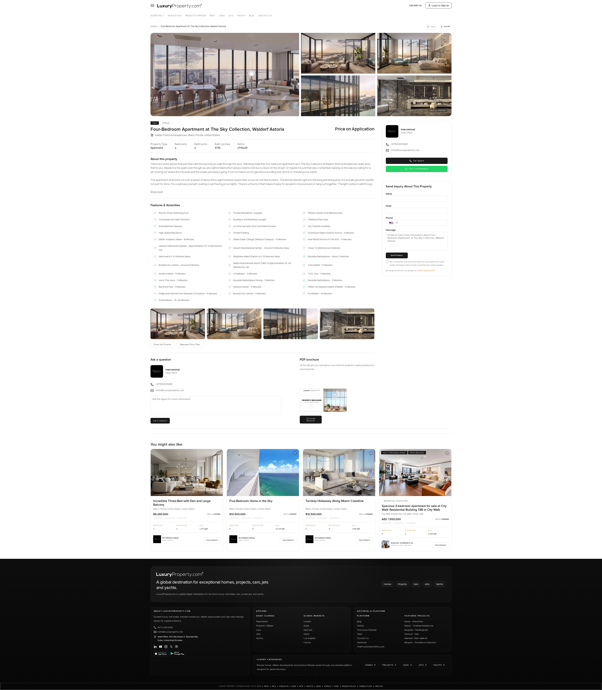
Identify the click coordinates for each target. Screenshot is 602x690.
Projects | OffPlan (195, 15)
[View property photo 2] (338, 53)
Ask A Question (160, 421)
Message (391, 229)
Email (388, 205)
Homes (387, 584)
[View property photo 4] (338, 95)
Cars (221, 15)
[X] (171, 646)
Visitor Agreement (426, 270)
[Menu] (152, 5)
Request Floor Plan (190, 344)
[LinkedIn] (155, 646)
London (307, 621)
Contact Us (265, 15)
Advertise (156, 15)
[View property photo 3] (414, 53)
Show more (156, 191)
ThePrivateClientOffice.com (370, 646)
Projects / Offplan (264, 625)
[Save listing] (219, 453)
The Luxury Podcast (367, 629)
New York (308, 629)
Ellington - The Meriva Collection (420, 642)
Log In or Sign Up (440, 5)
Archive (379, 686)
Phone (389, 217)
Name (389, 193)
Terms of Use (365, 686)
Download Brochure (310, 419)
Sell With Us (415, 5)
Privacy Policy (349, 686)
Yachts (241, 15)
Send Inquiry (397, 255)
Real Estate (175, 15)
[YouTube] (160, 646)
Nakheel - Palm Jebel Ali (415, 638)
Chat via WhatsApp (419, 169)
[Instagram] (165, 646)
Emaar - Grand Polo (413, 621)
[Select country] (391, 223)
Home (153, 26)
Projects (402, 584)
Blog (251, 15)
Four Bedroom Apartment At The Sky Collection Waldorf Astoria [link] (193, 26)
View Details (212, 540)
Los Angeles (309, 638)
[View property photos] (224, 74)
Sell (274, 686)
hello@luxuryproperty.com (170, 632)
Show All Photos (162, 344)
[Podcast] (176, 646)
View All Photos (438, 110)
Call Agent (418, 161)
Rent (212, 15)
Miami (306, 634)
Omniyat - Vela (411, 634)
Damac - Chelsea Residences (418, 625)
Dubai (306, 625)
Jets (230, 15)
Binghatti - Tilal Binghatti (416, 629)
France (307, 642)
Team (359, 634)
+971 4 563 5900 (165, 627)
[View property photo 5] (414, 95)
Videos (360, 625)
